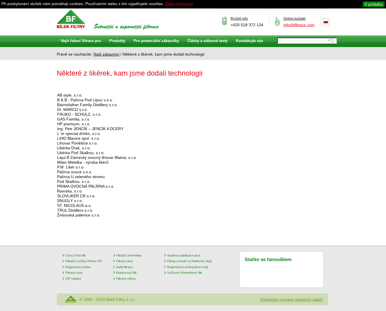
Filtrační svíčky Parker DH (83, 261)
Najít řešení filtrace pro (81, 41)
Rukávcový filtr (126, 272)
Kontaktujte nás (249, 41)
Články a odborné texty (207, 41)
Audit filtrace (124, 267)
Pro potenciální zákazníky (156, 41)
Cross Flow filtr (75, 255)
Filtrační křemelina (128, 255)
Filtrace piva (124, 261)
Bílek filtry (71, 18)
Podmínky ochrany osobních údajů (291, 299)
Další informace (179, 3)
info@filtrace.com (299, 25)
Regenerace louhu (77, 267)
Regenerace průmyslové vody (188, 267)
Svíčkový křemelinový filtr (184, 272)
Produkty (117, 41)
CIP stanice (73, 278)
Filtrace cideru (126, 278)
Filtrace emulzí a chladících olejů (189, 261)
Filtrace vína (73, 272)
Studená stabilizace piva (183, 255)
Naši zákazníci (106, 54)
